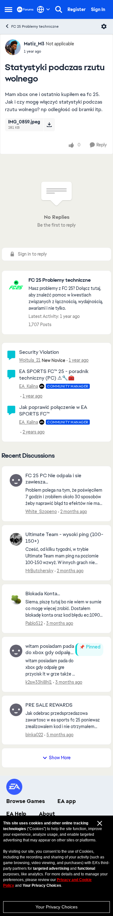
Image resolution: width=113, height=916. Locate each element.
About (47, 813)
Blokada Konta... (42, 594)
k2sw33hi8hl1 (38, 682)
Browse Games (25, 801)
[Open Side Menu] (8, 9)
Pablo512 (34, 623)
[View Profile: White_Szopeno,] (16, 480)
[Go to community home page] (25, 9)
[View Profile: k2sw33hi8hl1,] (16, 651)
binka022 (34, 735)
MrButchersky (39, 571)
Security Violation (39, 352)
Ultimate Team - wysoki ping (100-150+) (64, 537)
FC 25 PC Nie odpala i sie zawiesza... (53, 478)
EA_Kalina (28, 386)
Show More (60, 758)
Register (76, 9)
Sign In (98, 9)
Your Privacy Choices (56, 906)
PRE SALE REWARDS (49, 705)
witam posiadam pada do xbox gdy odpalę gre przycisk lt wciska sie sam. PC (49, 649)
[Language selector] (43, 9)
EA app (66, 801)
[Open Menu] (104, 26)
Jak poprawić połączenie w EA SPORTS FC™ (53, 410)
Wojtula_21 (29, 360)
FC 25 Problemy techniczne (35, 26)
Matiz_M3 (34, 44)
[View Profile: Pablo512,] (16, 598)
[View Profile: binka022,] (16, 710)
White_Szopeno (41, 511)
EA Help (16, 813)
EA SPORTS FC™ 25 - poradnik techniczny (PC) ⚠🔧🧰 (54, 374)
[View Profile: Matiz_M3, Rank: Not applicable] (13, 47)
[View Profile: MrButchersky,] (16, 539)
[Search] (58, 9)
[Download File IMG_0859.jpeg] (49, 124)
